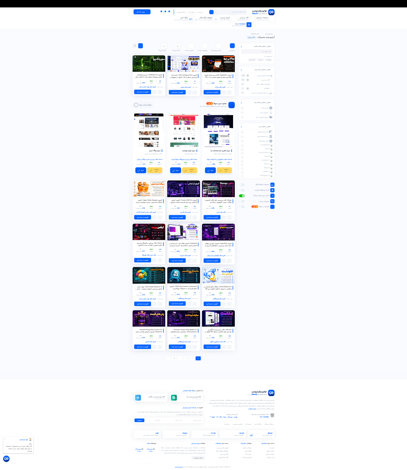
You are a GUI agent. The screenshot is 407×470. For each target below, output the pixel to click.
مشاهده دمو (226, 170)
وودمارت (268, 59)
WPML (266, 171)
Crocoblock (265, 145)
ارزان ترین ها (162, 50)
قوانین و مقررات (237, 424)
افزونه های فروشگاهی (219, 298)
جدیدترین (232, 50)
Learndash (265, 160)
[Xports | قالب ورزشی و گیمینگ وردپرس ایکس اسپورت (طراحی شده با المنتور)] (149, 232)
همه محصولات (255, 33)
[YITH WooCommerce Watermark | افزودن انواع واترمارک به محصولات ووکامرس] (183, 275)
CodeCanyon (265, 175)
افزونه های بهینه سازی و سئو (148, 87)
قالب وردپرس (256, 80)
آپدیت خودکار (271, 457)
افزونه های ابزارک (220, 87)
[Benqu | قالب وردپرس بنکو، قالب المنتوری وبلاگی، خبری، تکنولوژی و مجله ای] (218, 189)
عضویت (139, 420)
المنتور (265, 108)
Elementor (264, 141)
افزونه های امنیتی (186, 87)
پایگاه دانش (258, 424)
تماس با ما (192, 12)
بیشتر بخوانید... (252, 408)
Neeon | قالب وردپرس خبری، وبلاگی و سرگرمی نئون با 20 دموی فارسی (148, 159)
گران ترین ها (176, 50)
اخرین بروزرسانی (216, 50)
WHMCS (256, 88)
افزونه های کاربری (185, 212)
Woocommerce (263, 136)
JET (267, 148)
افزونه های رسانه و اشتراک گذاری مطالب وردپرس (141, 212)
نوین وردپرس (269, 33)
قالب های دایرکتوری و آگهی (217, 341)
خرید (211, 170)
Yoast (267, 156)
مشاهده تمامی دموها (145, 105)
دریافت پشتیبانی (198, 458)
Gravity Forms (264, 152)
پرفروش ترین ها (202, 50)
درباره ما (200, 12)
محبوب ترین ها (189, 50)
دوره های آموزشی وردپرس (255, 93)
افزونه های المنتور (151, 341)
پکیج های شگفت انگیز (256, 84)
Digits (267, 168)
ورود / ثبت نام (141, 12)
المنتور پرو (252, 59)
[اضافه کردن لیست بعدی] (223, 92)
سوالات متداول (269, 424)
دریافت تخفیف (270, 451)
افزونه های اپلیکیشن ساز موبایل (216, 255)
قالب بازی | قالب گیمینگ (149, 255)
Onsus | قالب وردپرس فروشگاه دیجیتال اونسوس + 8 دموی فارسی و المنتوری (183, 159)
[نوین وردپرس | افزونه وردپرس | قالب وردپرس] (263, 12)
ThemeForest (263, 132)
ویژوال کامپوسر (262, 117)
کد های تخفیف (181, 12)
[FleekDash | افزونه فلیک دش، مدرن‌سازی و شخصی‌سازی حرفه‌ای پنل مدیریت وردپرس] (183, 232)
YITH (267, 164)
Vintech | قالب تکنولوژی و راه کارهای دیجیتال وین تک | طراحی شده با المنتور (218, 159)
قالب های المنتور (223, 457)
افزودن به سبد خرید (212, 92)
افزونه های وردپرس (255, 75)
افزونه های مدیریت (185, 255)
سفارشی (264, 112)
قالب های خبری (221, 212)
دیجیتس (260, 59)
